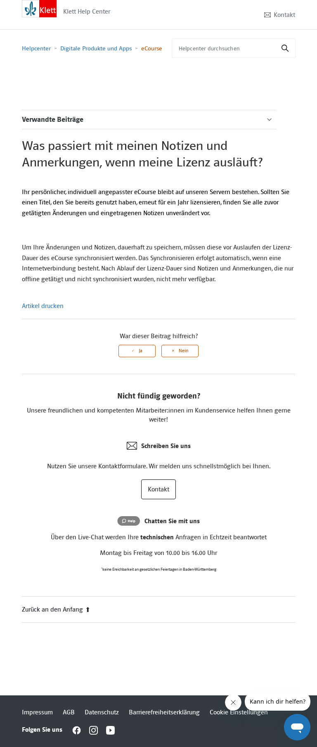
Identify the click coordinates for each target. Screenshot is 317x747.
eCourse (151, 48)
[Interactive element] (39, 8)
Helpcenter (36, 48)
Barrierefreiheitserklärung (164, 712)
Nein (183, 351)
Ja (140, 351)
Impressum (37, 712)
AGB (69, 712)
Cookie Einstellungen (239, 712)
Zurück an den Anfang (52, 609)
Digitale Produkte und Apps (96, 48)
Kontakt (284, 15)
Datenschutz (102, 712)
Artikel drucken (43, 306)
